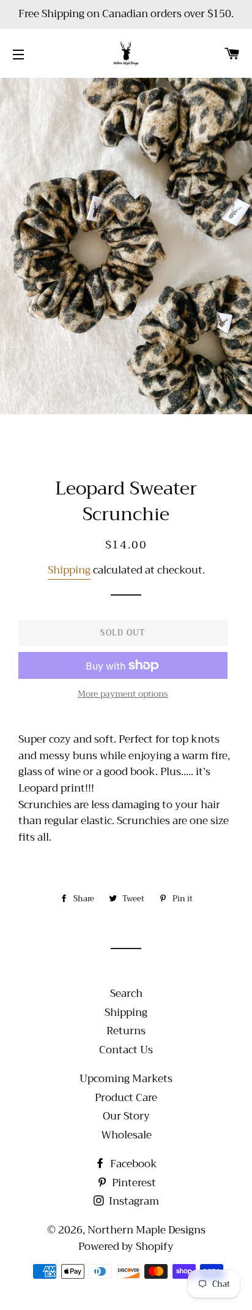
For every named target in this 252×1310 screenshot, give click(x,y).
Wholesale (126, 1135)
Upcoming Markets (126, 1079)
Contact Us (126, 1050)
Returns (126, 1031)
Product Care (126, 1098)
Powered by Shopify (126, 1246)
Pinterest (132, 1183)
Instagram (132, 1201)
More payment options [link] (123, 694)
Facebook (132, 1164)
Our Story (126, 1116)
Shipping (69, 570)
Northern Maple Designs (146, 1230)
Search (126, 993)
